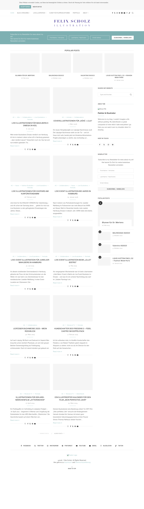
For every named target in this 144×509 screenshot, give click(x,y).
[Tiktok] (129, 13)
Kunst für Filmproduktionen (59, 13)
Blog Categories (23, 13)
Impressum (68, 462)
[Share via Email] (35, 149)
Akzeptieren (25, 7)
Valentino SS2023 (88, 75)
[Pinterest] (119, 13)
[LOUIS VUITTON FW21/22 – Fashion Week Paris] (119, 63)
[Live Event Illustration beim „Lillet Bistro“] (73, 239)
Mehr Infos (37, 7)
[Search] (133, 13)
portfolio (76, 13)
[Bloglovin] (127, 13)
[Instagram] (117, 13)
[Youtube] (122, 13)
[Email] (124, 13)
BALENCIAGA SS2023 (56, 75)
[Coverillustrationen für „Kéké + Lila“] (73, 100)
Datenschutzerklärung (83, 462)
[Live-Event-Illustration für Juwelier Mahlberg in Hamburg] (30, 239)
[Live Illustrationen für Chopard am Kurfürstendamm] (30, 169)
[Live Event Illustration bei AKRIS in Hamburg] (73, 169)
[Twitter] (114, 13)
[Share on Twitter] (30, 149)
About (85, 13)
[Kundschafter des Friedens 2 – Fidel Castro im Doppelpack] (73, 308)
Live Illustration (39, 13)
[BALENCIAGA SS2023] (56, 63)
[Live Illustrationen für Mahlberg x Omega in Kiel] (30, 100)
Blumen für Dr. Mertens (25, 75)
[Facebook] (112, 13)
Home (12, 13)
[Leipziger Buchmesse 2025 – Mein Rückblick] (30, 308)
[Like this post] (25, 149)
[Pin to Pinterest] (32, 149)
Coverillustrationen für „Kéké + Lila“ (72, 121)
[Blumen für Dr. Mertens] (25, 63)
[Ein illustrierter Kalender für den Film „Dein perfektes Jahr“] (73, 377)
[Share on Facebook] (27, 149)
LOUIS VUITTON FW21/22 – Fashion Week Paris (123, 259)
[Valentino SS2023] (87, 63)
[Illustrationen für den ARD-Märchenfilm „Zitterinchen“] (30, 377)
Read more (14, 146)
